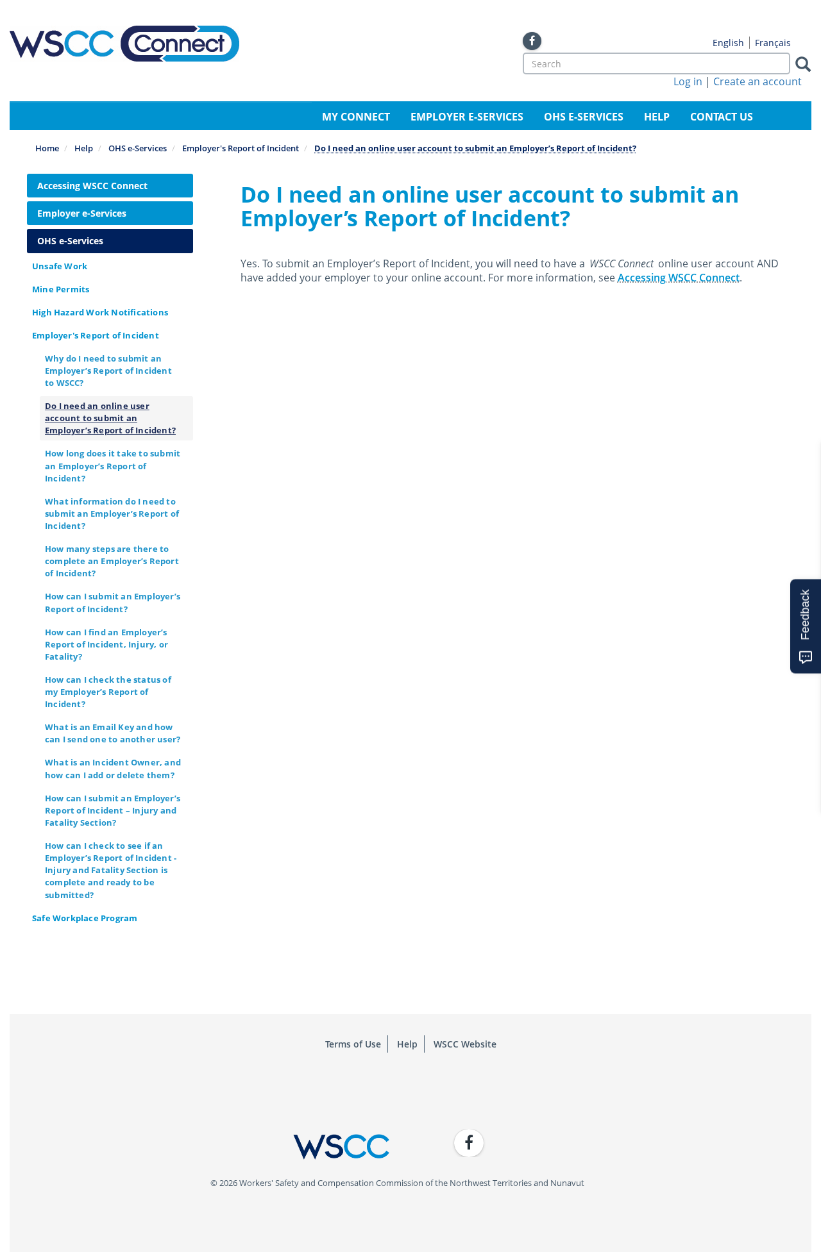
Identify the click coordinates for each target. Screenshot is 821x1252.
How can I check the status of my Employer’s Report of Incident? (108, 692)
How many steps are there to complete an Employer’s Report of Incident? (112, 561)
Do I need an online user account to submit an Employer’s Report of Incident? (110, 418)
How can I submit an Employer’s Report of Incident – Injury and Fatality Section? (112, 810)
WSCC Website (465, 1044)
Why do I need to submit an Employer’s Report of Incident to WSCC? (108, 370)
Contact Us (721, 117)
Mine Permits (60, 289)
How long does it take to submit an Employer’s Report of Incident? (112, 465)
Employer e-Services (466, 117)
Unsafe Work (59, 266)
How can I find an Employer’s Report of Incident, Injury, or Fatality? (106, 644)
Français (773, 43)
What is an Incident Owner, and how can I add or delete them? (113, 768)
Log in (687, 81)
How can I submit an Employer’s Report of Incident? (112, 602)
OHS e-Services (583, 117)
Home (47, 148)
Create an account (757, 81)
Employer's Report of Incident (240, 148)
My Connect (356, 117)
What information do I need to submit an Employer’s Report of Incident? (112, 513)
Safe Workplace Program (84, 918)
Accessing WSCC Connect (92, 185)
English (728, 43)
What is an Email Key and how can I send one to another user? (112, 733)
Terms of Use (353, 1044)
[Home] (124, 44)
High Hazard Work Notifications (100, 312)
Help (657, 117)
